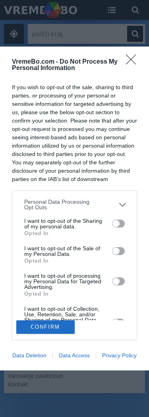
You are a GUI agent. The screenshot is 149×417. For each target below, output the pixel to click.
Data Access (74, 355)
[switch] (118, 224)
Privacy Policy (119, 355)
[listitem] (74, 204)
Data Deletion (29, 355)
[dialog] (74, 208)
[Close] (133, 62)
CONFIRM (45, 327)
